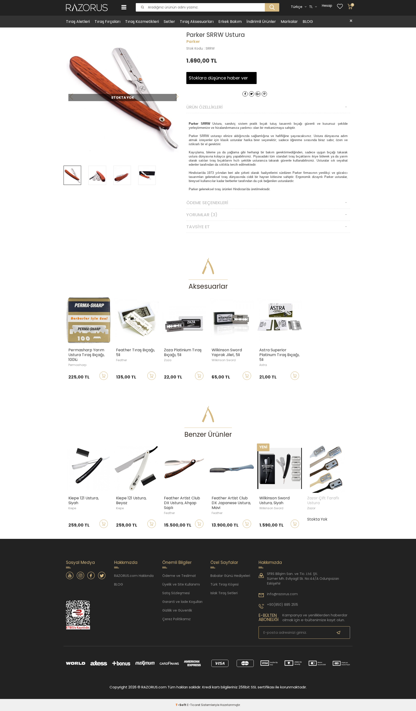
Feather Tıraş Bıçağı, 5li (135, 352)
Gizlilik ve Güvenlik (177, 610)
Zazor (311, 508)
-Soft (181, 705)
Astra (263, 365)
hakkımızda (270, 562)
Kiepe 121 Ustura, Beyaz (131, 500)
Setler (169, 21)
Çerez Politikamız (176, 619)
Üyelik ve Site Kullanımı (181, 584)
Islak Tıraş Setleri (224, 593)
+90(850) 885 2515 (282, 604)
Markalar (289, 21)
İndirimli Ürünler (261, 21)
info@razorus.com (282, 594)
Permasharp (77, 365)
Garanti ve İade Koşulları (182, 601)
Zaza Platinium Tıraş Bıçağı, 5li (183, 352)
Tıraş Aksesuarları (197, 21)
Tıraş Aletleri (78, 21)
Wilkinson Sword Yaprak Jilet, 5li (227, 352)
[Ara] (270, 3)
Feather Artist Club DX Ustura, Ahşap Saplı (182, 503)
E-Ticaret (193, 705)
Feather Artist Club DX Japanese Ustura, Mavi (231, 503)
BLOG (308, 21)
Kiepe (72, 508)
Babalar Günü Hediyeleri (230, 575)
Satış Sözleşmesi (176, 593)
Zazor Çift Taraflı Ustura (323, 500)
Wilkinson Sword (224, 360)
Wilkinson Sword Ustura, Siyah (274, 500)
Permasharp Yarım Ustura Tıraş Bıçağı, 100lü (86, 355)
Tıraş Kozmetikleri (142, 21)
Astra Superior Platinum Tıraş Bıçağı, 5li (279, 355)
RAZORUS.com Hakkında (134, 575)
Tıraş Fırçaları (107, 21)
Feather (121, 360)
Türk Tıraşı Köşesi (224, 584)
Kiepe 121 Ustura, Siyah (83, 500)
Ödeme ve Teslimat (179, 575)
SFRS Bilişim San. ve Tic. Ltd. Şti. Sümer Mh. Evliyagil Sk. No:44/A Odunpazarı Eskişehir (303, 578)
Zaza (167, 360)
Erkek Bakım (230, 21)
